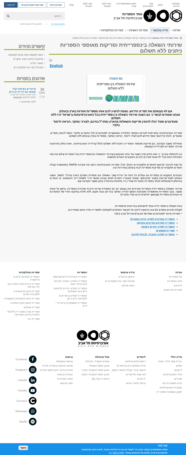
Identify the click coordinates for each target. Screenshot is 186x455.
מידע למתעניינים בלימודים (131, 365)
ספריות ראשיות (138, 30)
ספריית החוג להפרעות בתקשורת (22, 298)
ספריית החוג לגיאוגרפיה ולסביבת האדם (26, 293)
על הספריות (175, 276)
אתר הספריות (172, 38)
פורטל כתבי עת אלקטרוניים (28, 67)
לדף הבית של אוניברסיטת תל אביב (180, 38)
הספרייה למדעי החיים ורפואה (158, 226)
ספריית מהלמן (32, 307)
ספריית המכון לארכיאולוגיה (25, 302)
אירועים (178, 285)
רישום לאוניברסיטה (135, 361)
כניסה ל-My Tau (100, 378)
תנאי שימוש (66, 383)
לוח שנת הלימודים (136, 374)
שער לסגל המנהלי (87, 4)
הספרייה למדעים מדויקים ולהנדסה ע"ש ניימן (73, 297)
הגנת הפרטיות (65, 378)
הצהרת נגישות (65, 374)
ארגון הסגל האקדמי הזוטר (95, 374)
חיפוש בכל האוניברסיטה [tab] (31, 24)
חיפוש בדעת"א (127, 276)
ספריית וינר (33, 318)
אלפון (160, 5)
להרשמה (11, 5)
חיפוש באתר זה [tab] (58, 24)
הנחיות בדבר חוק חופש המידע (56, 370)
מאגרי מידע (36, 63)
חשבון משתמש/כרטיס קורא (126, 4)
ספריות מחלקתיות (112, 30)
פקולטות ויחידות (176, 4)
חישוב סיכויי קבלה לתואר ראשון (129, 370)
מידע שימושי (160, 30)
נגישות (69, 356)
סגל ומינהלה (102, 356)
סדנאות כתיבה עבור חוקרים (28, 58)
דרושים (178, 370)
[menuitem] (173, 4)
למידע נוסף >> (116, 452)
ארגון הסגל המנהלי (99, 365)
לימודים (141, 356)
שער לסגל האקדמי (106, 4)
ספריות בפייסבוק (173, 289)
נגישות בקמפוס (64, 361)
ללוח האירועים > (27, 101)
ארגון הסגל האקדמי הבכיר (95, 370)
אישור (23, 447)
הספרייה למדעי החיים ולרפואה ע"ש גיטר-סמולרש (70, 290)
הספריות (82, 272)
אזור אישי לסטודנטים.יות (32, 5)
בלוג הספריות (174, 281)
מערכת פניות (56, 5)
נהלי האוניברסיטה (172, 374)
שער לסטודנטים (148, 4)
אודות (176, 30)
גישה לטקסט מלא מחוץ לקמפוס (26, 54)
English (56, 66)
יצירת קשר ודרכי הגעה (170, 361)
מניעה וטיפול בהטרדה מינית (57, 365)
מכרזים (178, 378)
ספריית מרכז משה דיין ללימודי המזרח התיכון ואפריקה (23, 313)
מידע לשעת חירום (172, 383)
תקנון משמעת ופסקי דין (169, 391)
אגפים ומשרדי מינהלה (97, 361)
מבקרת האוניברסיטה (170, 387)
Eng (72, 5)
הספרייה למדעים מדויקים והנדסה (156, 222)
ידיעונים (141, 378)
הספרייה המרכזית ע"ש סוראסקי (70, 276)
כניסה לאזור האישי (136, 383)
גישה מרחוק (128, 285)
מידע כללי (176, 356)
